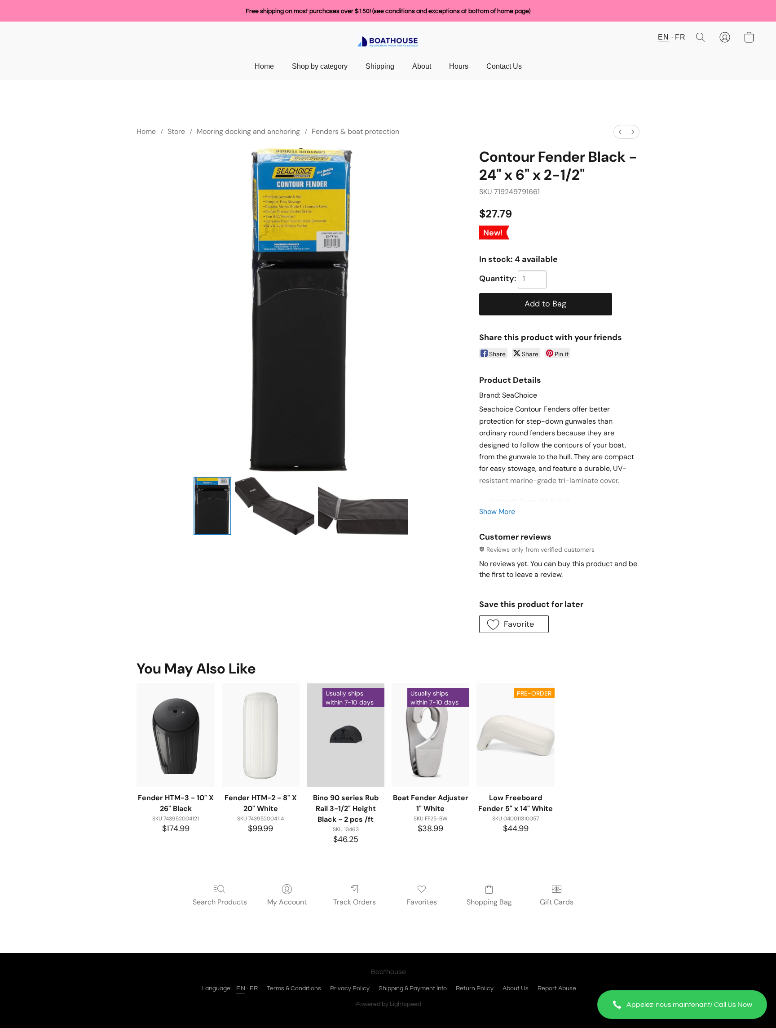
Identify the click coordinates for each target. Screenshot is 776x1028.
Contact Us (504, 66)
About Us (516, 988)
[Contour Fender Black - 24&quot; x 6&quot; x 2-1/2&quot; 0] (212, 506)
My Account (287, 902)
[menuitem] (620, 131)
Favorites (422, 902)
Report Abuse (557, 988)
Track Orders (354, 902)
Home (264, 66)
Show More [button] (497, 511)
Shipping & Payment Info (413, 988)
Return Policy (475, 988)
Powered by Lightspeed (388, 1004)
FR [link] (254, 988)
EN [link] (240, 988)
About (421, 66)
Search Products (220, 902)
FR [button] (680, 37)
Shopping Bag (489, 902)
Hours (458, 66)
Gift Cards (556, 902)
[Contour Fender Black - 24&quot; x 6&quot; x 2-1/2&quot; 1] (274, 506)
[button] (682, 1004)
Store (176, 131)
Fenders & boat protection (355, 131)
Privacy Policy (350, 988)
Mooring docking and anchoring (248, 131)
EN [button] (663, 37)
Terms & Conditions (294, 988)
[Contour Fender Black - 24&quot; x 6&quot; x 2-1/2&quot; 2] (363, 506)
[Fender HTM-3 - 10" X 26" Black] (175, 735)
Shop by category (320, 66)
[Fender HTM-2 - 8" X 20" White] (261, 735)
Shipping (380, 66)
